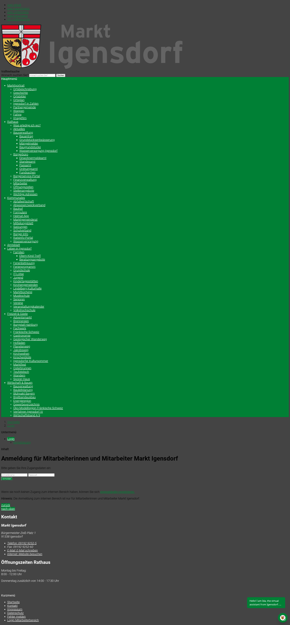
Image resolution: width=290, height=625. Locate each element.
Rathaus (12, 122)
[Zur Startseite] (91, 68)
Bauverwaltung (23, 132)
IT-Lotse (18, 274)
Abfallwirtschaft (23, 201)
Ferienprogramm (24, 266)
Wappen (18, 111)
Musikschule (21, 295)
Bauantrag (26, 136)
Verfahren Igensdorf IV (28, 411)
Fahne (17, 114)
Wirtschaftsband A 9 (26, 415)
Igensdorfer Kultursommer (30, 361)
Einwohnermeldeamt (32, 158)
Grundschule (21, 270)
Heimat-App (21, 216)
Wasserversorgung (25, 241)
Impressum (14, 609)
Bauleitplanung (23, 390)
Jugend (18, 277)
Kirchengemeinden (25, 285)
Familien (18, 252)
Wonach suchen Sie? (14, 75)
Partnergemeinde (24, 107)
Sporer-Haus (21, 379)
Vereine (18, 303)
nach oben (8, 509)
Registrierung (22, 442)
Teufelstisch (21, 372)
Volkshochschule (24, 310)
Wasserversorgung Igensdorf (38, 151)
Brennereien (21, 321)
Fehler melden (16, 616)
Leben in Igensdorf (19, 248)
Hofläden (19, 343)
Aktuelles (19, 129)
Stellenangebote (23, 190)
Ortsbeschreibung (25, 89)
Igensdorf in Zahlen (26, 103)
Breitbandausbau (24, 397)
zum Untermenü (18, 12)
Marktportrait (15, 85)
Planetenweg (21, 346)
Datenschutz (15, 613)
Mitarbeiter (20, 183)
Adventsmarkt (22, 317)
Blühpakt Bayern (24, 393)
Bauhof (18, 208)
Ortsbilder (19, 96)
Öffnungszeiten (23, 187)
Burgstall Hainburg (25, 324)
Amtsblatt (13, 245)
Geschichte (20, 93)
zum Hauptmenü (18, 8)
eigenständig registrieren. (117, 492)
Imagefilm (20, 118)
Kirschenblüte (22, 357)
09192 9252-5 (22, 543)
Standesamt (27, 161)
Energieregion (22, 401)
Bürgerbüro (20, 154)
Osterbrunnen (22, 368)
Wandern (19, 375)
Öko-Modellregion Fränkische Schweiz (38, 408)
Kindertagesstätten (25, 281)
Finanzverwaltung (25, 180)
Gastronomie (21, 335)
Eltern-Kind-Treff (30, 256)
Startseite (13, 422)
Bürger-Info (20, 234)
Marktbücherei (22, 292)
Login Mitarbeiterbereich (23, 620)
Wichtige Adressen (25, 194)
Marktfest (19, 364)
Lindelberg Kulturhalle (27, 288)
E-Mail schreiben (22, 550)
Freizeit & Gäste (17, 314)
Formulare (20, 212)
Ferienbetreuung (24, 263)
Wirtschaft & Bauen (19, 382)
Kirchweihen (21, 353)
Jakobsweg (20, 350)
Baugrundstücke (30, 147)
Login (10, 425)
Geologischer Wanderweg (30, 339)
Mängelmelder (28, 143)
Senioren (19, 299)
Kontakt (12, 605)
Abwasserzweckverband (29, 205)
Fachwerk (19, 328)
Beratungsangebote (32, 259)
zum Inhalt (14, 5)
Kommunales (16, 198)
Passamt (25, 165)
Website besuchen (24, 554)
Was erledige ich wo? (27, 125)
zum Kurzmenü (17, 16)
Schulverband (22, 230)
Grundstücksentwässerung (37, 140)
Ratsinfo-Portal (23, 237)
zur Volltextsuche (18, 19)
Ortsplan (18, 100)
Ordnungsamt (28, 169)
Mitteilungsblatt (23, 223)
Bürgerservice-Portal (26, 176)
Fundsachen (27, 172)
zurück (5, 505)
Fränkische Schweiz (26, 332)
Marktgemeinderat (25, 219)
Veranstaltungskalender (28, 306)
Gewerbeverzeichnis (26, 404)
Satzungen (20, 227)
